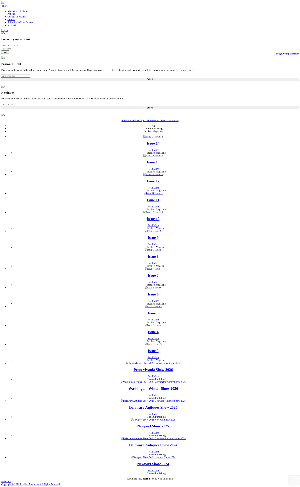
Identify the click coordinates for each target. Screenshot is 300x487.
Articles (11, 13)
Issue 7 (153, 275)
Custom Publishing (17, 16)
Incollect (12, 25)
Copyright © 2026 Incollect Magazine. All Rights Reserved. (30, 484)
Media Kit (6, 481)
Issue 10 (153, 219)
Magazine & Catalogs (18, 11)
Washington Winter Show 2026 (153, 388)
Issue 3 (153, 351)
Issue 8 (153, 256)
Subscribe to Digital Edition (138, 120)
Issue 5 (153, 313)
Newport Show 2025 (153, 426)
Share (4, 5)
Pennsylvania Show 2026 (153, 370)
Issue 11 (153, 200)
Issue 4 (153, 332)
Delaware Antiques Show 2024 (153, 445)
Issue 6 (153, 294)
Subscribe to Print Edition (20, 22)
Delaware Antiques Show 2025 (153, 407)
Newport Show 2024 (153, 464)
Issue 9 (153, 238)
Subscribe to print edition (166, 120)
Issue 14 (153, 143)
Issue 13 (153, 162)
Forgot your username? (287, 53)
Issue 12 (153, 181)
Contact (11, 19)
